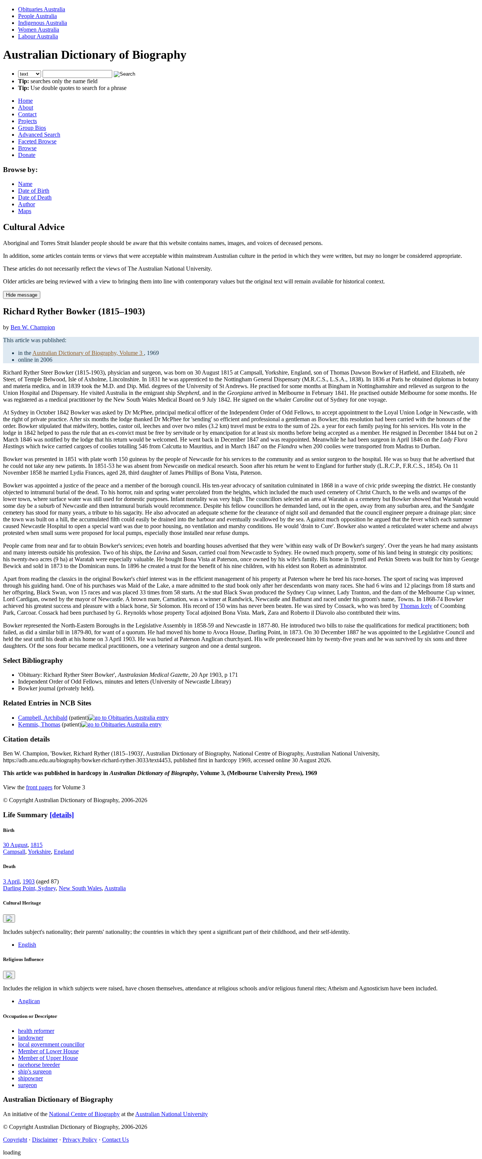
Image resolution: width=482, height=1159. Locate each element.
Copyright (15, 1139)
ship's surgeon (35, 1071)
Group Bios (32, 128)
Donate (26, 155)
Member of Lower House (48, 1051)
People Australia (37, 16)
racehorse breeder (39, 1065)
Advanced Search (39, 134)
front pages (39, 787)
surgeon (27, 1085)
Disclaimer (45, 1139)
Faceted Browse (37, 141)
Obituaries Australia (41, 9)
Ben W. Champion (33, 327)
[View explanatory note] (9, 918)
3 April (11, 881)
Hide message (21, 295)
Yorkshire (39, 851)
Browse (27, 148)
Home (25, 100)
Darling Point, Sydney (29, 888)
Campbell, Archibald (42, 717)
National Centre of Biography (84, 1114)
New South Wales (80, 888)
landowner (30, 1037)
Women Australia (38, 29)
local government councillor (51, 1044)
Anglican (29, 1001)
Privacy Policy (80, 1139)
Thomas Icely (416, 606)
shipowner (30, 1078)
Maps (24, 211)
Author (26, 204)
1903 (29, 881)
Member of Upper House (48, 1058)
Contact (27, 114)
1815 (37, 845)
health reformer (36, 1031)
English (27, 944)
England (64, 851)
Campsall (14, 851)
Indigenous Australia (42, 23)
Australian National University (171, 1114)
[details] (62, 815)
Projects (27, 121)
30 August (15, 845)
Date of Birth (33, 190)
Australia (115, 888)
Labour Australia (38, 36)
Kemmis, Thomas (39, 724)
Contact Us (115, 1139)
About (25, 107)
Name (25, 184)
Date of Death (35, 197)
